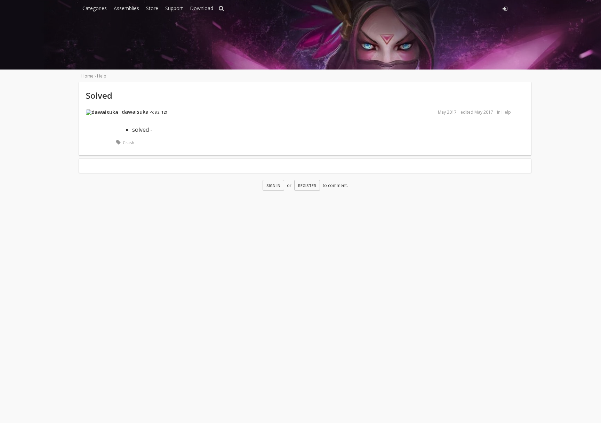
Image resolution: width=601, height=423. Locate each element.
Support (174, 8)
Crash (128, 143)
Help (506, 112)
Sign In (273, 185)
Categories (94, 8)
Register (307, 185)
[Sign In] (442, 8)
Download (201, 8)
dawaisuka (135, 111)
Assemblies (126, 8)
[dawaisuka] (102, 112)
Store (152, 8)
